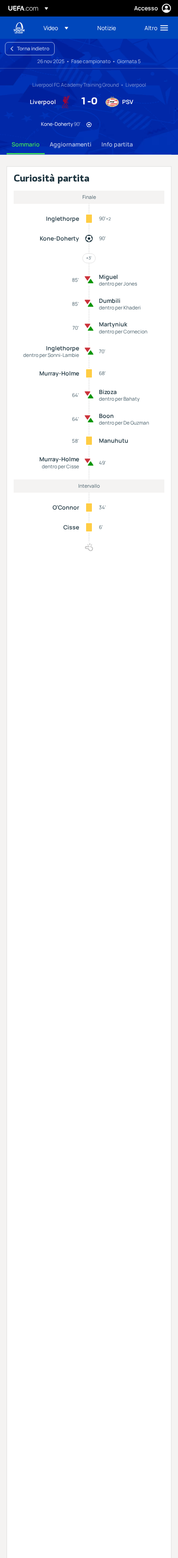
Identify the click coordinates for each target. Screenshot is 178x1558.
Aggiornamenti (70, 144)
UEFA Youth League (19, 27)
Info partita (117, 144)
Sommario (26, 144)
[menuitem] (63, 27)
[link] (106, 27)
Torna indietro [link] (33, 48)
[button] (56, 27)
